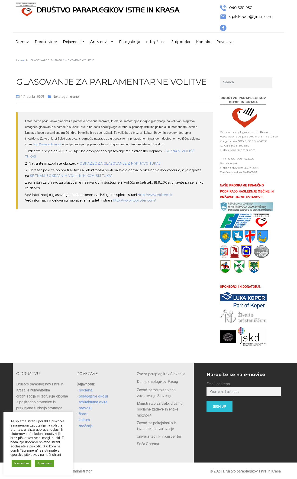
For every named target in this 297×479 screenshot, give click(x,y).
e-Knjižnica (155, 41)
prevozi (85, 408)
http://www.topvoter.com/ (134, 200)
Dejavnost (72, 41)
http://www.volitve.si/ (47, 144)
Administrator (81, 471)
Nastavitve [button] (21, 463)
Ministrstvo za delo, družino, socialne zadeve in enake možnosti (160, 409)
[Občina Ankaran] (254, 266)
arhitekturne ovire (93, 402)
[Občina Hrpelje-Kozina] (239, 266)
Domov (22, 41)
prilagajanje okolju (93, 396)
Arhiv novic (100, 41)
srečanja (86, 426)
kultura (84, 420)
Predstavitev (46, 41)
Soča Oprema (148, 444)
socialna (86, 390)
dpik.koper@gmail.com (251, 16)
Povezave (225, 41)
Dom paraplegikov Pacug (157, 381)
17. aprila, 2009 (32, 96)
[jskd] (252, 336)
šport (83, 414)
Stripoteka (180, 41)
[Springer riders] (228, 336)
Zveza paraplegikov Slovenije (161, 374)
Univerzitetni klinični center (159, 436)
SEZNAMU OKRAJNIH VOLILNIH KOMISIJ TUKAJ (71, 176)
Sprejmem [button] (45, 463)
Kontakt (203, 41)
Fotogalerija (129, 41)
